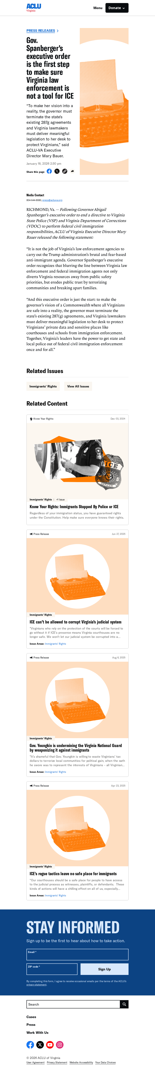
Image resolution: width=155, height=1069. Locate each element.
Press (30, 1024)
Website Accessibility (81, 1062)
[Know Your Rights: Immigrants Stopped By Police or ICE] (77, 470)
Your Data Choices (105, 1062)
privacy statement (36, 984)
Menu (97, 8)
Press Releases (40, 30)
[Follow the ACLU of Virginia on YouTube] (50, 1045)
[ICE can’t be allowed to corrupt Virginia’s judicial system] (77, 589)
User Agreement (35, 1062)
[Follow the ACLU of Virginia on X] (40, 1045)
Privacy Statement (57, 1062)
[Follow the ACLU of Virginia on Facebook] (30, 1045)
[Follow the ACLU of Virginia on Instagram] (60, 1045)
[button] (64, 172)
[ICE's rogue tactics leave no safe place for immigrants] (77, 840)
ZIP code (34, 966)
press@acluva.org (52, 200)
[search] (124, 1004)
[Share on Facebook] (49, 173)
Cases (31, 1017)
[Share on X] (57, 173)
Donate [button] (114, 7)
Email (32, 952)
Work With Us (37, 1032)
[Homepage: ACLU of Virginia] (39, 8)
